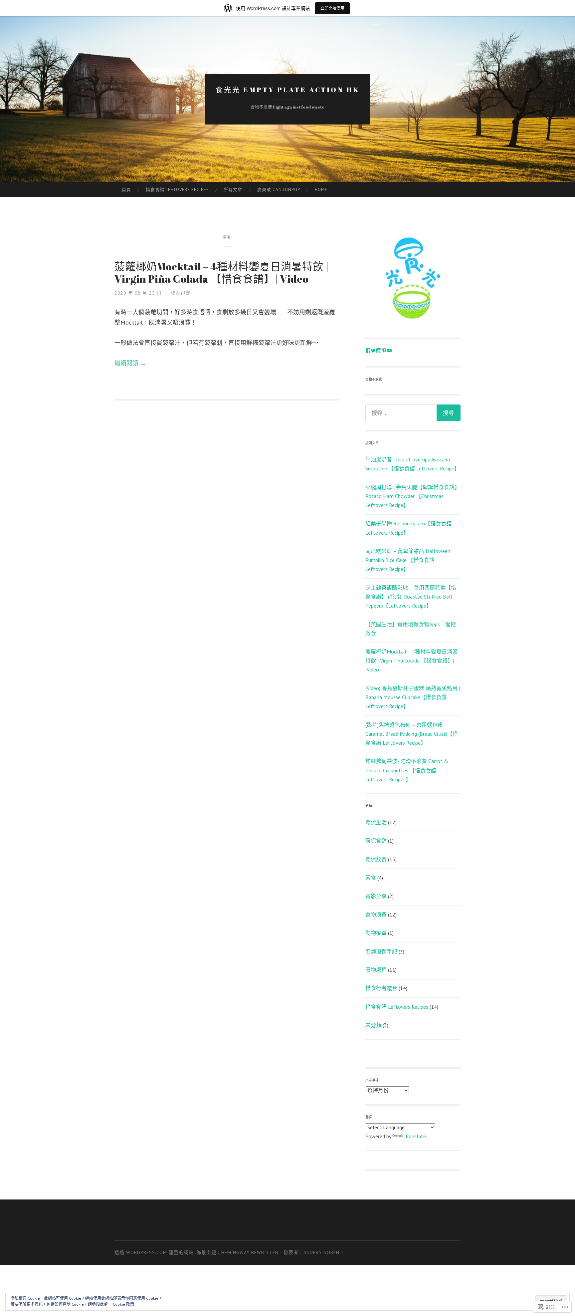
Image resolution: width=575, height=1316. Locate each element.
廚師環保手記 (381, 951)
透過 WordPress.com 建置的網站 (154, 1252)
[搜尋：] (413, 412)
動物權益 (376, 932)
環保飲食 (376, 859)
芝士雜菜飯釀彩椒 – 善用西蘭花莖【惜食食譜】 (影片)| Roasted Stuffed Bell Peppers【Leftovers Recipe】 (410, 596)
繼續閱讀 (130, 363)
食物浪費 (376, 914)
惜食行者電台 (381, 988)
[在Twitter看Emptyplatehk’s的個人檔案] (373, 350)
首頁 (126, 189)
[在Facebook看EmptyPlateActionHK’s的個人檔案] (368, 350)
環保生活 (376, 822)
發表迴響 (180, 293)
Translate (415, 1136)
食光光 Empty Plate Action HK (288, 89)
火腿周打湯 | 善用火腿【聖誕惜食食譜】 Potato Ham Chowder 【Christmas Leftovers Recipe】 (412, 496)
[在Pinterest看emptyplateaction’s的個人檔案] (384, 350)
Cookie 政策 (123, 1304)
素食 (370, 877)
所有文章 (233, 189)
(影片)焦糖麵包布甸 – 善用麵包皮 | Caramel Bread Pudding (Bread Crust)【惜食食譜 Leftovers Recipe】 (411, 733)
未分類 (373, 1025)
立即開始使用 (332, 8)
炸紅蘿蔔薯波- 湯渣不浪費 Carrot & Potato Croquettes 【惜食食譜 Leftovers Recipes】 (406, 770)
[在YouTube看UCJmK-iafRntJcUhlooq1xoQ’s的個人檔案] (389, 350)
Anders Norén (321, 1252)
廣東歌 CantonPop (278, 189)
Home (321, 189)
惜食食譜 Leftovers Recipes (177, 189)
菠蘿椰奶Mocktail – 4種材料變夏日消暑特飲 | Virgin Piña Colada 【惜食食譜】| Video (221, 272)
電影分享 (376, 896)
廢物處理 (376, 969)
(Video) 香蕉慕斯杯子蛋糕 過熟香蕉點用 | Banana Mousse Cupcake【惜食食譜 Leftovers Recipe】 (412, 697)
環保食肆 (376, 840)
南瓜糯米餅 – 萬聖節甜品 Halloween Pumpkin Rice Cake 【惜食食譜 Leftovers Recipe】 (407, 560)
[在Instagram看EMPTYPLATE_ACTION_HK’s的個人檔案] (378, 350)
